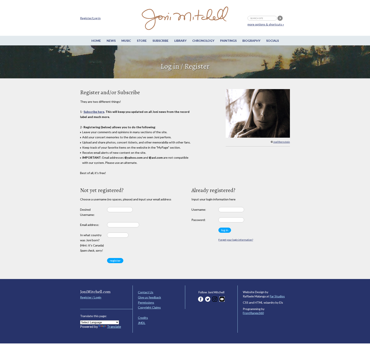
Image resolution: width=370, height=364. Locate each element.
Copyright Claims (149, 307)
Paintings (228, 40)
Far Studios (277, 296)
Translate (114, 326)
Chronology (203, 40)
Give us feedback (149, 297)
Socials (272, 40)
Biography (251, 40)
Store (142, 40)
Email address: (89, 225)
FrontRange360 (253, 313)
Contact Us (145, 292)
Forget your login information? (235, 239)
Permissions (146, 302)
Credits (143, 317)
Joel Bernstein (281, 141)
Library (180, 40)
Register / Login (90, 297)
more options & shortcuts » (266, 24)
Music (126, 40)
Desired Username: (87, 212)
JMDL (141, 323)
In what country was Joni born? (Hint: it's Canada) (92, 242)
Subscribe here (94, 111)
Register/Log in (90, 18)
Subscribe (160, 40)
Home (96, 40)
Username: (198, 209)
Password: (198, 220)
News (111, 40)
